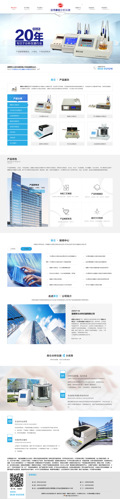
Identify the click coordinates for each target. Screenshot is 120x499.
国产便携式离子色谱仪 (46, 467)
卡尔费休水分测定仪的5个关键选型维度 (60, 262)
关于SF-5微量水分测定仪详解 (94, 285)
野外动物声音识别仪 (88, 467)
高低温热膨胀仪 (33, 467)
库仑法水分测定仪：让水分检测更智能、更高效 (62, 273)
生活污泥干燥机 (15, 460)
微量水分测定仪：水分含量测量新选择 (59, 267)
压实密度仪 (55, 463)
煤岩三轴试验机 (84, 469)
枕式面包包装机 (15, 465)
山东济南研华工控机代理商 (69, 469)
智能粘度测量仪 (25, 465)
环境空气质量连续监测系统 (50, 465)
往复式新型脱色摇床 (96, 460)
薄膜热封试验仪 (36, 465)
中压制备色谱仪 (79, 458)
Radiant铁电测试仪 (17, 463)
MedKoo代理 (64, 465)
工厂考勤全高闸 (29, 463)
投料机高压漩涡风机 (55, 458)
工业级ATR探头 (26, 460)
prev (3, 43)
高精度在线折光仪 (75, 463)
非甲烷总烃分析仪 (68, 458)
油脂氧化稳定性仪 (60, 460)
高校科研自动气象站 (27, 469)
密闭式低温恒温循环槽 (40, 458)
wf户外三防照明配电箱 (42, 469)
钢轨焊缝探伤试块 (104, 465)
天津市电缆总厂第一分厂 (19, 467)
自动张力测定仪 (14, 126)
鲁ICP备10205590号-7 (72, 495)
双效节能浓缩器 (49, 460)
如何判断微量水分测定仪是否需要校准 (96, 262)
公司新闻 (26, 249)
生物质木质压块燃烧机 (102, 467)
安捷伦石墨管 (64, 463)
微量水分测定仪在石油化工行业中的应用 (60, 285)
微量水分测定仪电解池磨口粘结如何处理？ (97, 267)
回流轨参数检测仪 (75, 467)
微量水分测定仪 (14, 105)
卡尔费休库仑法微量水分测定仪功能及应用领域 (98, 273)
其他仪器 (12, 137)
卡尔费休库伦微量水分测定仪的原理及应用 (97, 279)
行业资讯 (12, 249)
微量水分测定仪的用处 (55, 279)
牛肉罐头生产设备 (37, 460)
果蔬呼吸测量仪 (55, 469)
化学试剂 (12, 132)
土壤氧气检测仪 (93, 465)
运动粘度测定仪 (14, 115)
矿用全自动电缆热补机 (61, 467)
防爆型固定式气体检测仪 (43, 463)
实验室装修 (85, 460)
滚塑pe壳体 (100, 463)
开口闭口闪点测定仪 (16, 110)
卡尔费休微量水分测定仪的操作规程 (95, 256)
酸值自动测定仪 (14, 121)
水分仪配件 (13, 143)
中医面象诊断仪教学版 (89, 463)
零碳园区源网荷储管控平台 (78, 465)
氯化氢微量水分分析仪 (25, 458)
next (116, 43)
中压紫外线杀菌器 (95, 469)
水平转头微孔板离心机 (74, 460)
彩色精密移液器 (90, 458)
